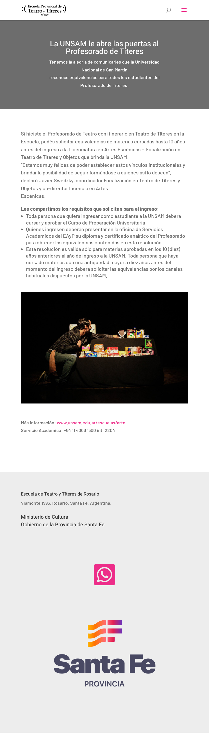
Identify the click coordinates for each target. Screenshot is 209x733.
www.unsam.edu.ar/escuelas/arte (91, 422)
